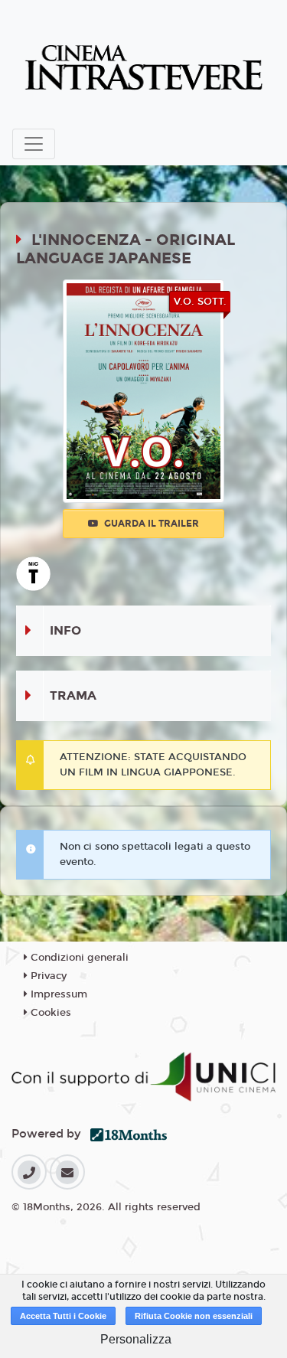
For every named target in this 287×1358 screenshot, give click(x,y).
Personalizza (135, 1339)
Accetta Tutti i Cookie (63, 1315)
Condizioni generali (78, 958)
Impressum (57, 994)
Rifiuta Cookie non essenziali (194, 1315)
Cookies (49, 1013)
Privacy (47, 976)
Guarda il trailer (150, 523)
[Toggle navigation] (33, 144)
